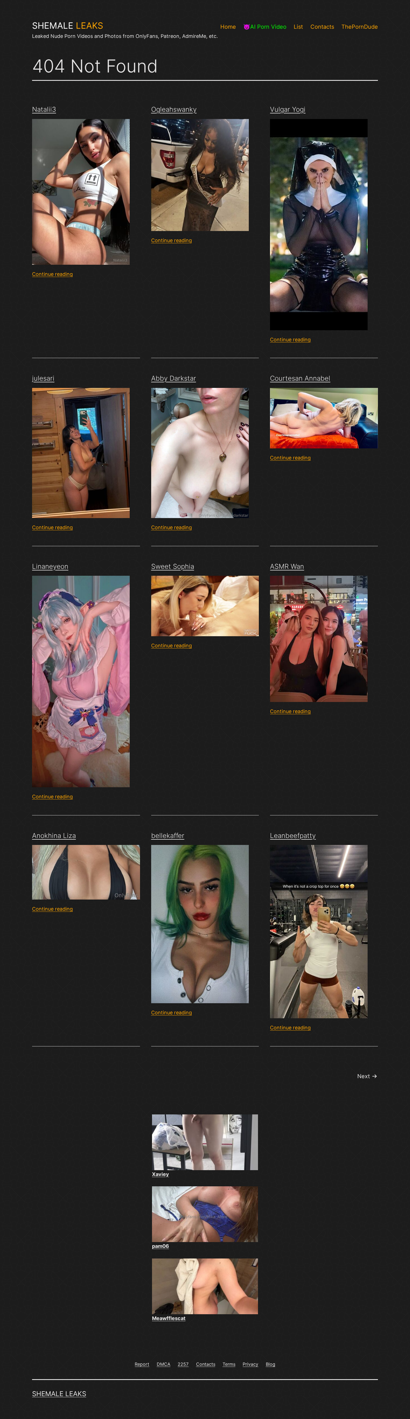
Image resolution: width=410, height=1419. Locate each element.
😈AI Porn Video (264, 26)
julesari (43, 378)
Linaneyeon (50, 566)
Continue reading (52, 274)
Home (228, 26)
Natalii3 (44, 109)
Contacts (322, 26)
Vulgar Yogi (287, 109)
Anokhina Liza (54, 836)
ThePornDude (359, 26)
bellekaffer (167, 836)
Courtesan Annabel (300, 378)
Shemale (67, 25)
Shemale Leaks (59, 1394)
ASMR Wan (287, 566)
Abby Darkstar (173, 378)
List (298, 26)
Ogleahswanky (174, 109)
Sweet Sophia (172, 566)
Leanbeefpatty (293, 836)
